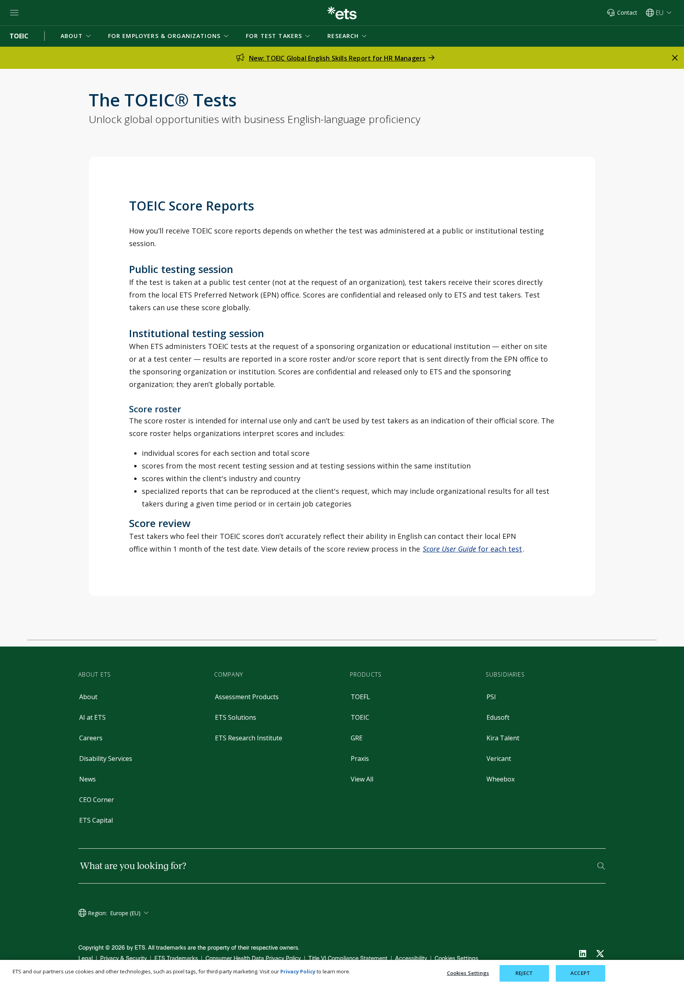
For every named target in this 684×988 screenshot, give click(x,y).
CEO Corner (96, 799)
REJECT (524, 973)
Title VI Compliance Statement (348, 958)
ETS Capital (96, 820)
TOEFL (360, 696)
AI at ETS (92, 717)
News (87, 779)
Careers (91, 738)
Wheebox (500, 779)
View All (362, 779)
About (88, 696)
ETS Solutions (235, 717)
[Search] (601, 865)
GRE (357, 738)
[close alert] (675, 58)
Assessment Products (247, 696)
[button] (76, 36)
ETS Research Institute (248, 738)
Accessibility (411, 958)
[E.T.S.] (342, 13)
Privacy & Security (123, 958)
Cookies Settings (456, 958)
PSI (491, 696)
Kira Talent (502, 738)
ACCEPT (580, 973)
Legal (85, 958)
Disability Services (105, 758)
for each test (472, 549)
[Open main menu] (14, 12)
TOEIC (360, 717)
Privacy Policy (297, 971)
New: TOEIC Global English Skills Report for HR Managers (337, 58)
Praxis (360, 758)
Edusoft (497, 717)
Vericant (498, 758)
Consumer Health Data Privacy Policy (253, 958)
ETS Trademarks (176, 958)
